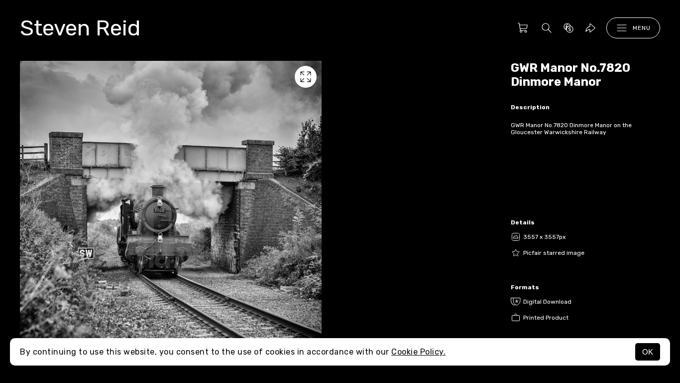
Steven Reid (80, 28)
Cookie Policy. (418, 352)
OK (647, 352)
